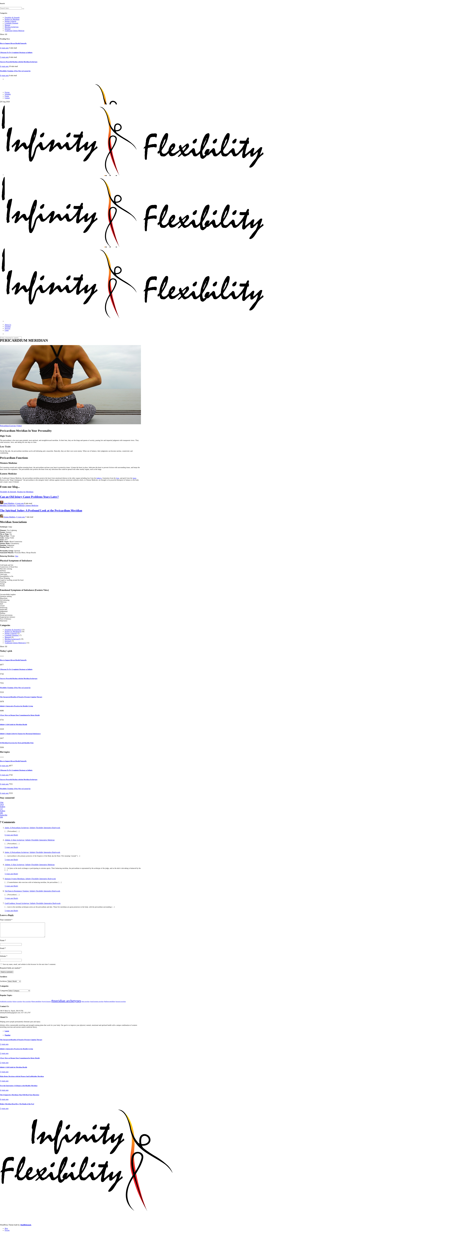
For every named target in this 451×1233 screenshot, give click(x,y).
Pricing (7, 92)
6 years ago (4, 66)
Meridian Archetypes (11, 27)
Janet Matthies (9, 503)
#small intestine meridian (97, 1001)
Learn (7, 330)
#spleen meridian (109, 1001)
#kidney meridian (17, 1001)
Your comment (6, 920)
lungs (134, 478)
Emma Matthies (9, 517)
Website (3, 956)
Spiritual (7, 29)
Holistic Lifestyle (10, 21)
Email (3, 948)
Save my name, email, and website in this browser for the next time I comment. (29, 964)
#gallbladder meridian (6, 1001)
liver (117, 478)
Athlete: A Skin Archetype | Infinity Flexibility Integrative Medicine (30, 840)
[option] (70, 671)
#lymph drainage (46, 1001)
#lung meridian (36, 1001)
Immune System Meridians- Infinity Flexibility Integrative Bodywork (30, 879)
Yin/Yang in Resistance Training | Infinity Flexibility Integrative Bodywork (32, 891)
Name (3, 940)
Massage (7, 25)
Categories (4, 991)
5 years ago (4, 57)
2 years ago (4, 1044)
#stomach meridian (120, 1001)
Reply (16, 835)
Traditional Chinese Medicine (14, 31)
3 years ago (4, 1072)
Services (7, 328)
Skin (16, 556)
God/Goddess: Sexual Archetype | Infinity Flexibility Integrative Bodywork (32, 903)
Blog (6, 1228)
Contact (7, 98)
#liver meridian (27, 1001)
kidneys (99, 478)
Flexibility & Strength (12, 17)
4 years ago (4, 48)
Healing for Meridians (12, 19)
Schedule (8, 94)
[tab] (73, 1031)
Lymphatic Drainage (11, 23)
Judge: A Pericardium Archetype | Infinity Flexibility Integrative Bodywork (32, 828)
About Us (8, 325)
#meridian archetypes (66, 1001)
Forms (7, 96)
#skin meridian (86, 1001)
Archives (3, 981)
